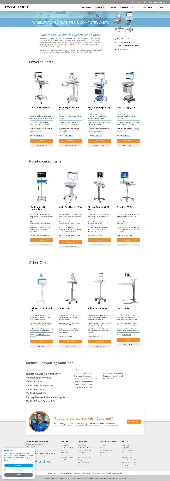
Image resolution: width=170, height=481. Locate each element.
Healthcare (103, 445)
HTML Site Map (96, 473)
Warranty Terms (126, 455)
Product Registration (128, 450)
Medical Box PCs (35, 389)
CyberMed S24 (40, 136)
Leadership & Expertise (67, 447)
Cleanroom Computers (82, 376)
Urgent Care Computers (83, 384)
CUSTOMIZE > (19, 470)
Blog (146, 2)
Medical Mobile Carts (84, 462)
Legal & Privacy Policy (74, 473)
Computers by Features (85, 447)
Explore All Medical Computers (43, 373)
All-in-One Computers (84, 450)
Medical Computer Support (113, 373)
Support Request (126, 452)
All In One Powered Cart (41, 107)
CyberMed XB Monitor (42, 235)
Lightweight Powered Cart (69, 108)
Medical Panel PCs (36, 393)
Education (103, 455)
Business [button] (123, 7)
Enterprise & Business (106, 450)
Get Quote (42, 141)
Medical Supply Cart (126, 107)
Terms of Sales (86, 473)
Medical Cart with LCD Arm (98, 208)
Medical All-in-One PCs (38, 377)
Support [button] (135, 7)
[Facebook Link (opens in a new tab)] (35, 462)
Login (139, 2)
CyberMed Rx (68, 336)
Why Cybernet (65, 445)
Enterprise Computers (84, 460)
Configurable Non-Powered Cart (39, 208)
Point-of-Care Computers (83, 382)
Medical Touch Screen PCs (40, 401)
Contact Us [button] (133, 422)
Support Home (126, 445)
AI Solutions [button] (86, 7)
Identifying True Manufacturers (130, 465)
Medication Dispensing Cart (99, 108)
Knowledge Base (126, 447)
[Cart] (133, 2)
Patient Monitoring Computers (85, 379)
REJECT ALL (18, 474)
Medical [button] (99, 7)
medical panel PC (45, 45)
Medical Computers (83, 455)
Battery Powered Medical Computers (47, 397)
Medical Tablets (35, 381)
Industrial (102, 447)
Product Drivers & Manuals (113, 376)
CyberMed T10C (98, 336)
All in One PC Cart (125, 207)
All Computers (82, 445)
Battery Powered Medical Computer (69, 236)
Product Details (42, 145)
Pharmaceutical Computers (84, 373)
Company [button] (147, 7)
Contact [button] (159, 7)
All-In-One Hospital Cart (70, 207)
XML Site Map (106, 473)
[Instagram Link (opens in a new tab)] (40, 462)
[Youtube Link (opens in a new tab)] (48, 462)
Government (103, 452)
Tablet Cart (64, 308)
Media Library (108, 379)
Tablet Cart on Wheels (98, 308)
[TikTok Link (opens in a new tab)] (44, 462)
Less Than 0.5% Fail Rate (129, 462)
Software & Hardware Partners (130, 460)
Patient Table (123, 308)
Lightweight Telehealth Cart (41, 309)
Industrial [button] (111, 7)
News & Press (65, 452)
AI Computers (82, 452)
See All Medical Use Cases (83, 387)
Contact (63, 450)
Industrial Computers (84, 457)
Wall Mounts (81, 465)
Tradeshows (64, 455)
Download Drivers (127, 457)
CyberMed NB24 (98, 235)
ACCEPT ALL (18, 465)
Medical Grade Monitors (39, 385)
